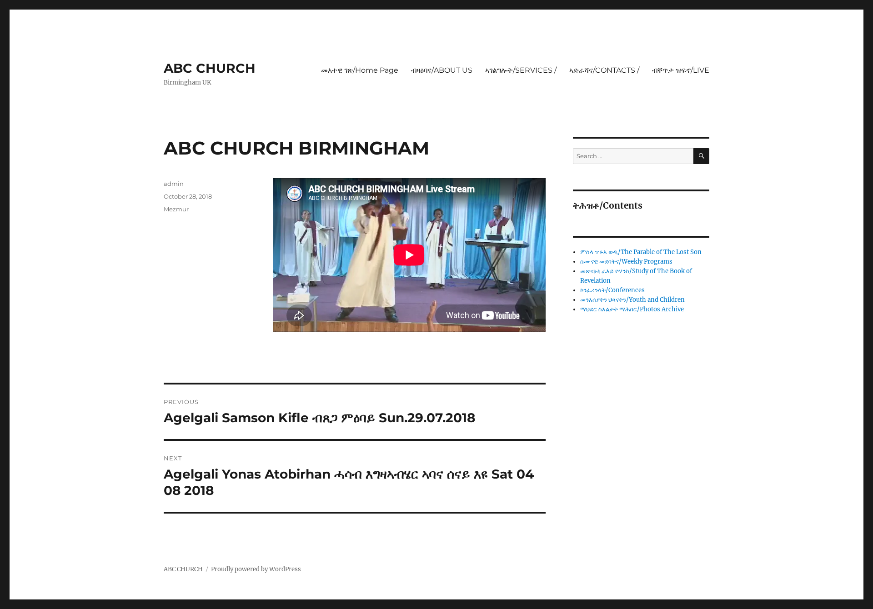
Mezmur (176, 209)
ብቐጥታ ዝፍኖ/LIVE (680, 70)
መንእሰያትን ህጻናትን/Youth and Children (632, 300)
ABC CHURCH (210, 68)
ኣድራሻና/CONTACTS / (604, 70)
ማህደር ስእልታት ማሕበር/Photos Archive (632, 309)
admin (174, 183)
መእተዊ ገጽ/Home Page (359, 70)
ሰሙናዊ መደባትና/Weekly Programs (626, 261)
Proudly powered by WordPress (256, 569)
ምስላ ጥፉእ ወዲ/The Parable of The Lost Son (641, 252)
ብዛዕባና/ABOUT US (441, 70)
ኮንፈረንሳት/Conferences (612, 290)
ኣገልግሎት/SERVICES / (521, 70)
